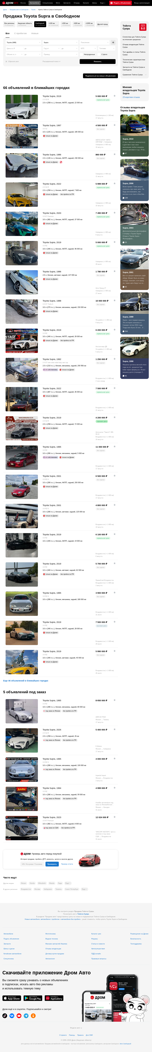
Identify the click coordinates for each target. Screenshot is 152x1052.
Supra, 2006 (128, 183)
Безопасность (135, 939)
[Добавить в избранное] (115, 96)
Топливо (102, 48)
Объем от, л (11, 54)
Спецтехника (9, 959)
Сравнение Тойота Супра (133, 75)
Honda (32, 883)
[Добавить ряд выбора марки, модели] (113, 42)
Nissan (23, 883)
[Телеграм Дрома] (26, 1015)
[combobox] (23, 42)
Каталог (86, 3)
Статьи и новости (98, 944)
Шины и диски (9, 949)
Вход (142, 3)
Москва (23, 3)
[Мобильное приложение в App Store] (11, 998)
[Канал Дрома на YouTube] (19, 1015)
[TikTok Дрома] (4, 1015)
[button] (68, 883)
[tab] (8, 35)
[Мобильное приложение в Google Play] (33, 998)
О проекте (63, 1035)
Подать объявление (11, 939)
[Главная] (10, 3)
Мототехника (50, 934)
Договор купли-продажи (54, 954)
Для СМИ (89, 1035)
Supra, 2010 (128, 139)
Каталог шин (96, 934)
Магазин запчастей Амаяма (56, 944)
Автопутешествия (98, 949)
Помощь (72, 1035)
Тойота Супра (127, 27)
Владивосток (26, 889)
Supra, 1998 (128, 361)
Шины (94, 3)
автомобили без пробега (70, 919)
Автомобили (34, 3)
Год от (46, 48)
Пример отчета (67, 864)
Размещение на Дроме (139, 934)
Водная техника (51, 939)
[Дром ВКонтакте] (12, 1015)
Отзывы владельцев (53, 949)
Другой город (102, 24)
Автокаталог (50, 959)
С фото (104, 54)
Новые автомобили (32, 919)
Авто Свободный (125, 1044)
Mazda (51, 883)
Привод (47, 54)
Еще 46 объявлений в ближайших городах (25, 681)
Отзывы (77, 3)
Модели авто (75, 1028)
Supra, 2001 (128, 272)
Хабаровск (48, 889)
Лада (60, 883)
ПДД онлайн (96, 954)
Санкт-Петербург (71, 889)
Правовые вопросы (98, 959)
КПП (82, 48)
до (63, 48)
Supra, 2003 (128, 228)
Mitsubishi (42, 883)
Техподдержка (136, 944)
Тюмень (58, 889)
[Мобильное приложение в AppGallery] (54, 998)
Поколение (85, 42)
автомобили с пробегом (50, 919)
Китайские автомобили (12, 954)
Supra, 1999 (128, 317)
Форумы (94, 939)
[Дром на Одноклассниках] (33, 1015)
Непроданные (89, 54)
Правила (80, 1035)
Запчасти (66, 3)
